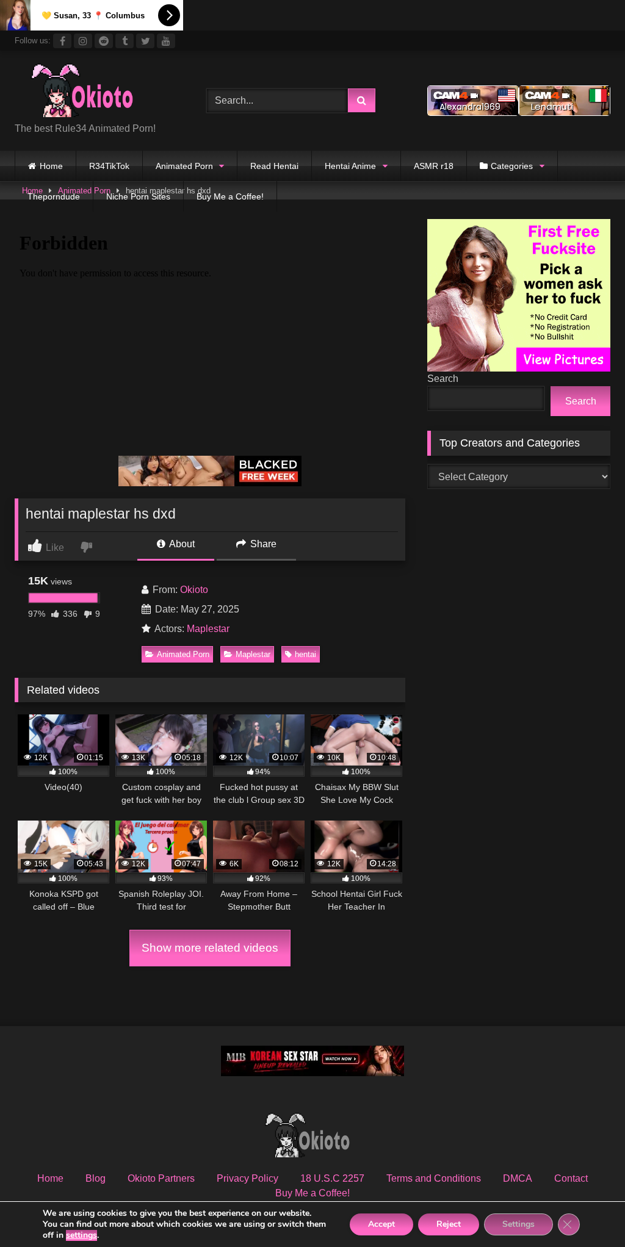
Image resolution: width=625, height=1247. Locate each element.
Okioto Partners (161, 1178)
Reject (448, 1224)
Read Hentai (274, 166)
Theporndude (53, 196)
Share (262, 544)
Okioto (194, 589)
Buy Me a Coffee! (230, 196)
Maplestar (208, 629)
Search (442, 378)
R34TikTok (109, 166)
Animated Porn (184, 166)
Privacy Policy (247, 1178)
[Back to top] (587, 1211)
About (181, 544)
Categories (512, 166)
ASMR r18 (433, 166)
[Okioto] (96, 90)
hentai (305, 654)
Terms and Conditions (433, 1178)
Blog (95, 1178)
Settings (518, 1224)
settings (81, 1235)
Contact (571, 1178)
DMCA (517, 1178)
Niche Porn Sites (138, 196)
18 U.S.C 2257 (332, 1178)
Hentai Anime (350, 166)
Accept (381, 1224)
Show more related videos (210, 947)
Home (51, 166)
